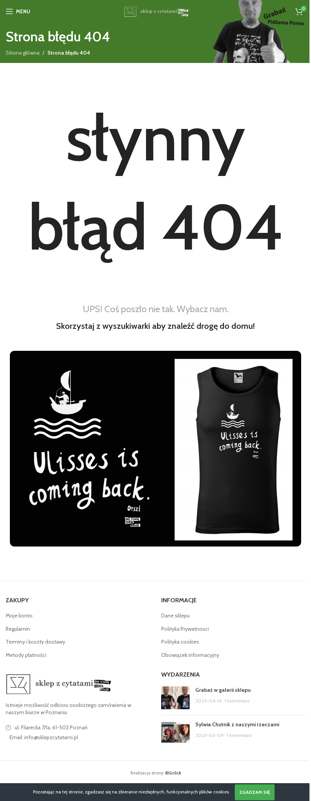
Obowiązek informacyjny (190, 655)
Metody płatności (26, 655)
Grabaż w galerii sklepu (223, 689)
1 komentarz (237, 701)
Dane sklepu (175, 615)
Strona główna (22, 52)
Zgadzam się (254, 792)
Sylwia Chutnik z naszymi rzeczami (237, 724)
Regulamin (18, 628)
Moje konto (19, 615)
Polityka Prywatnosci (185, 628)
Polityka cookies (180, 641)
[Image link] (59, 683)
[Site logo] (155, 10)
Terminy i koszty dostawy (35, 641)
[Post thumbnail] (175, 697)
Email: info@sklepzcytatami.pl (43, 737)
